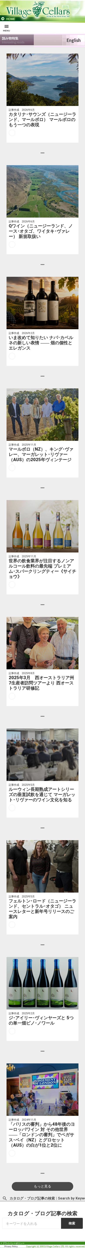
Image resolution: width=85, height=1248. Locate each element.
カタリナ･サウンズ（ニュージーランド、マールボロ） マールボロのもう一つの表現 (42, 119)
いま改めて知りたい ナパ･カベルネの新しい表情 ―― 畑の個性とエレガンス (41, 343)
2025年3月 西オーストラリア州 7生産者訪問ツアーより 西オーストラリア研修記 (41, 683)
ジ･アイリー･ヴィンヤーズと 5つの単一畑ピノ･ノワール (41, 1020)
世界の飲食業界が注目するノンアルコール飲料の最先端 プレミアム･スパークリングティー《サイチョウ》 (42, 568)
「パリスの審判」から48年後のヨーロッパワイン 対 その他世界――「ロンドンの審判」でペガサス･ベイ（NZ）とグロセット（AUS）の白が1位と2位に (42, 1135)
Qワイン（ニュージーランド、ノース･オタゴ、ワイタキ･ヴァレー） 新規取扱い (41, 231)
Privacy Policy (11, 1246)
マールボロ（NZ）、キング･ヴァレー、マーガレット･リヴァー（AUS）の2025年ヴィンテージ (41, 454)
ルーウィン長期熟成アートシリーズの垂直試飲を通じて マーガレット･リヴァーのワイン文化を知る (42, 794)
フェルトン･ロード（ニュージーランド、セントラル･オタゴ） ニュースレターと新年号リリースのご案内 (42, 908)
